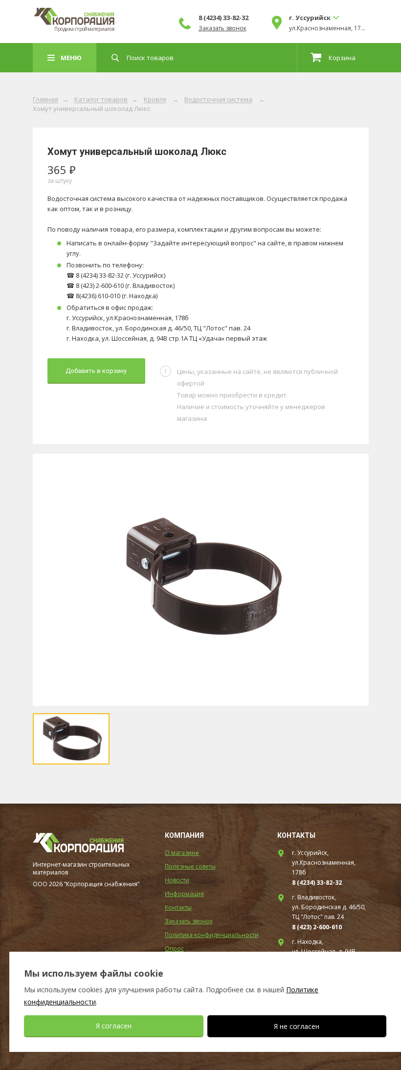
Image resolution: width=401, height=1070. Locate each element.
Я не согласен (296, 1026)
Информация (184, 894)
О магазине (182, 853)
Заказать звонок (222, 28)
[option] (201, 580)
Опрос (174, 948)
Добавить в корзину (96, 370)
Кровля (155, 99)
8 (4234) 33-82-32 (223, 17)
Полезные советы (190, 866)
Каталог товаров (101, 99)
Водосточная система (218, 99)
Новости (177, 880)
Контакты (178, 907)
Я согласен (114, 1025)
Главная (45, 99)
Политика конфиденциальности (212, 935)
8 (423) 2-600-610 (317, 927)
